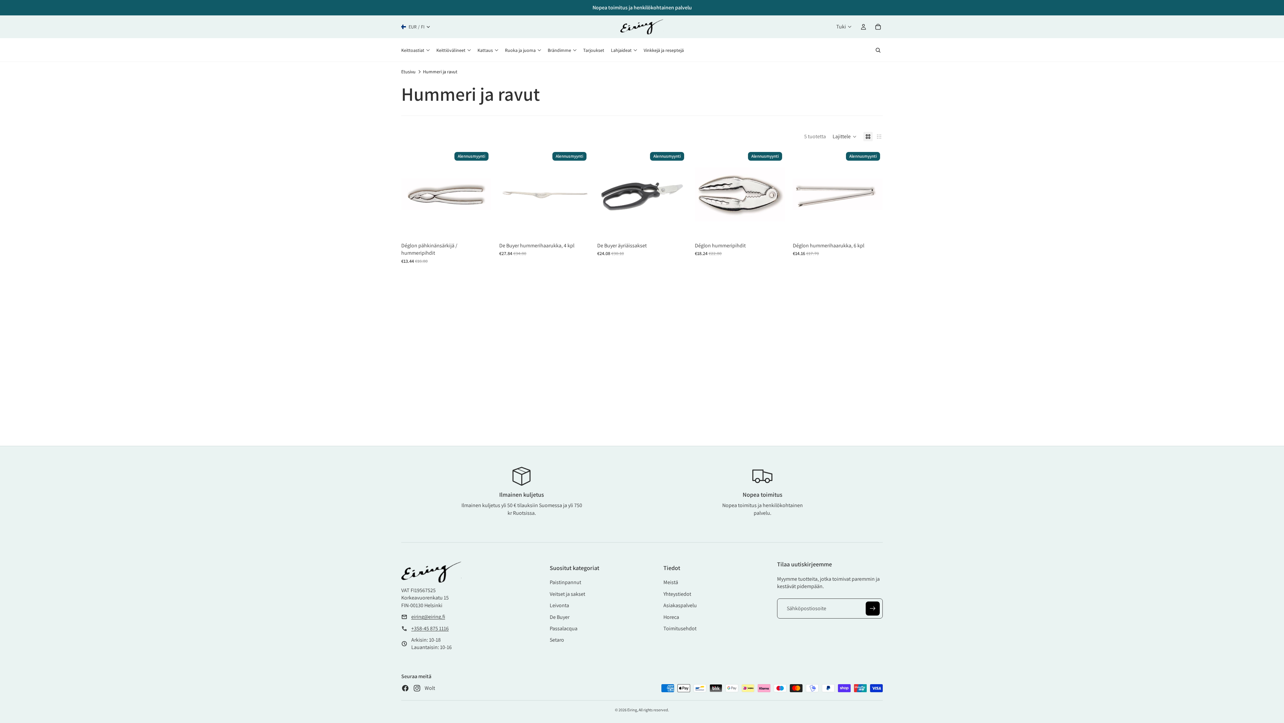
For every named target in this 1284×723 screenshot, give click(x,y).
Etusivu (408, 72)
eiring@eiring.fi (428, 616)
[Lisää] (481, 229)
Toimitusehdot (680, 628)
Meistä (670, 582)
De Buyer (559, 617)
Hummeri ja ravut (440, 72)
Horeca (671, 617)
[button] (845, 136)
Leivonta (559, 605)
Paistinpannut (565, 582)
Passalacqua (563, 628)
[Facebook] (405, 688)
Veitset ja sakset (567, 593)
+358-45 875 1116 (430, 628)
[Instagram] (417, 688)
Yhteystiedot (677, 593)
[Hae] (878, 50)
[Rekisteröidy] (873, 608)
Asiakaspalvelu (680, 605)
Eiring (632, 709)
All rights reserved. (654, 709)
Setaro (557, 639)
